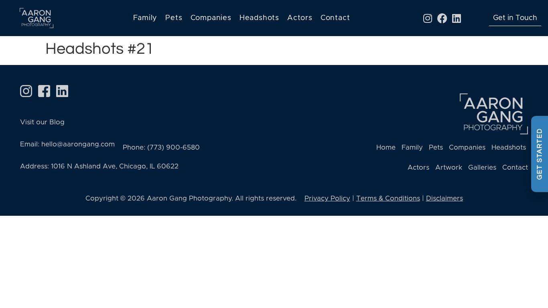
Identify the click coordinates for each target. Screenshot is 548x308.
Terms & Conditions (388, 198)
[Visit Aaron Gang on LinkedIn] (62, 91)
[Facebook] (442, 18)
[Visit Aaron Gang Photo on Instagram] (26, 91)
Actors (300, 18)
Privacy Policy (327, 198)
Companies (211, 18)
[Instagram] (428, 18)
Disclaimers (444, 198)
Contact (335, 18)
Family (145, 18)
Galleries (482, 167)
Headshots (259, 18)
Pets (173, 18)
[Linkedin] (457, 18)
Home (386, 147)
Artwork (448, 167)
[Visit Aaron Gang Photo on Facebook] (44, 91)
